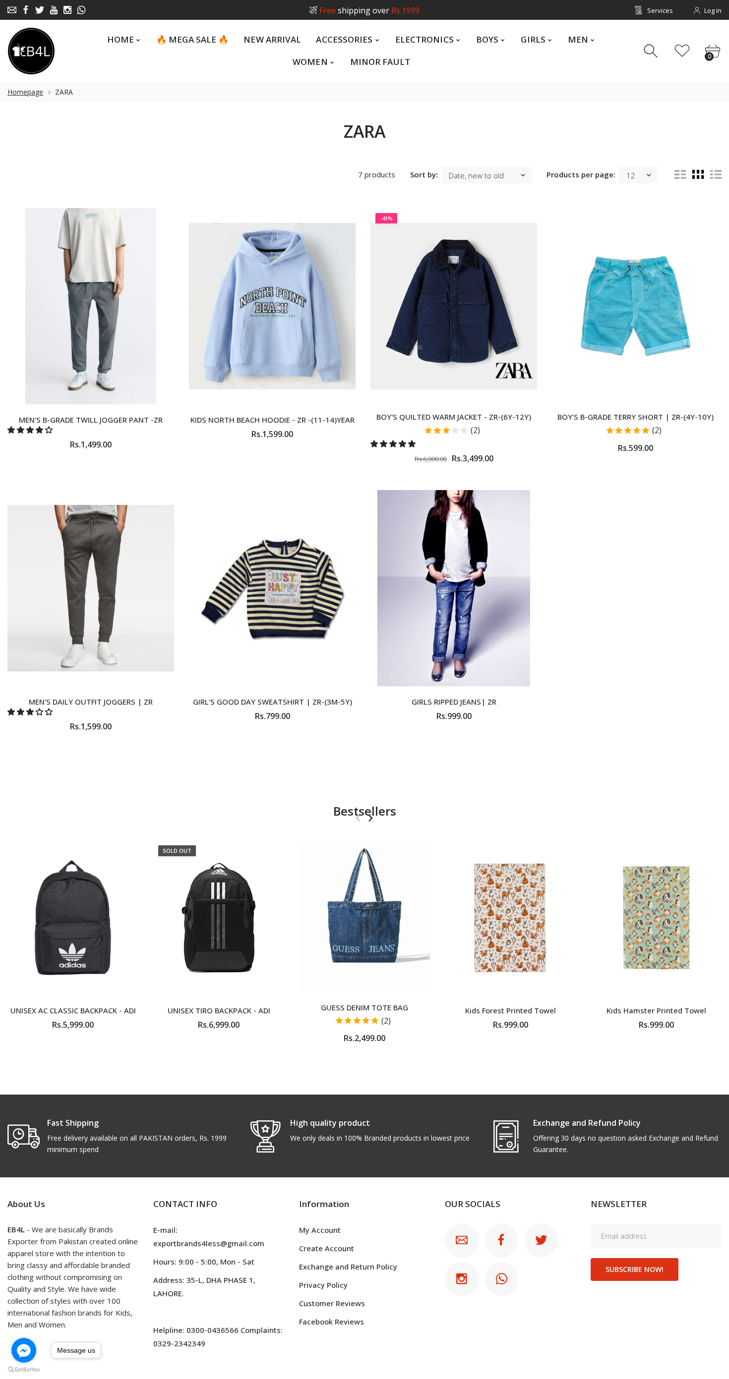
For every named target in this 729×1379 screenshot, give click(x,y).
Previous (357, 818)
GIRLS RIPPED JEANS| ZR (454, 702)
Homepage (25, 92)
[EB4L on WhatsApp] (81, 9)
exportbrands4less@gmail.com (208, 1243)
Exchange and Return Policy (348, 1266)
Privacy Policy (323, 1285)
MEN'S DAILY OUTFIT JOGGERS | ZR (91, 702)
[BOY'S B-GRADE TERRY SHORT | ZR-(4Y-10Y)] (635, 306)
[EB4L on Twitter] (40, 9)
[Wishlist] (682, 51)
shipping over (369, 10)
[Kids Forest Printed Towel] (510, 917)
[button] (31, 430)
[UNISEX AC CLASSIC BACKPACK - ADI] (72, 917)
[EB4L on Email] (12, 9)
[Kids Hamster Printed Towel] (656, 917)
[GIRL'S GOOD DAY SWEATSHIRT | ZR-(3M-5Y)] (272, 588)
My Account (320, 1230)
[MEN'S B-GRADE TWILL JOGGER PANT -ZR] (90, 306)
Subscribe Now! (635, 1269)
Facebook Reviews (331, 1321)
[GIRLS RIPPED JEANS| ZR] (453, 588)
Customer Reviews (332, 1303)
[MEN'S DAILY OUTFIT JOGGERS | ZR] (90, 588)
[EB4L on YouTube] (54, 9)
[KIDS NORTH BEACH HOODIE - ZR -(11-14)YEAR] (272, 306)
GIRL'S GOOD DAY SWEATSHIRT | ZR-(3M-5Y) (272, 702)
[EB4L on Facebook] (26, 9)
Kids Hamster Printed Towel (656, 1010)
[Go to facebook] (23, 1350)
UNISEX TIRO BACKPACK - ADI (219, 1010)
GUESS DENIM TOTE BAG (364, 1007)
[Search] (652, 51)
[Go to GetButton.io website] (24, 1369)
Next (370, 818)
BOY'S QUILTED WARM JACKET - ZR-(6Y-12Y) (453, 417)
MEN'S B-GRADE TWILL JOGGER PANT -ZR (91, 420)
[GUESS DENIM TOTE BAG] (364, 917)
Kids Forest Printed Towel (510, 1010)
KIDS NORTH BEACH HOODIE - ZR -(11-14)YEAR (272, 420)
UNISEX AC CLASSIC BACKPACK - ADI (73, 1010)
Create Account (326, 1248)
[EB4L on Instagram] (67, 9)
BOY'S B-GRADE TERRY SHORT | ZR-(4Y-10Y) (635, 417)
